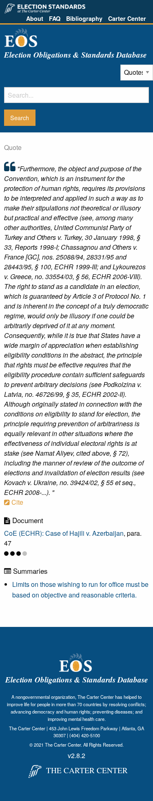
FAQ (54, 18)
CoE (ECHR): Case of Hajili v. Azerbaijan (64, 533)
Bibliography (84, 18)
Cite (16, 502)
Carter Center (127, 18)
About (34, 18)
